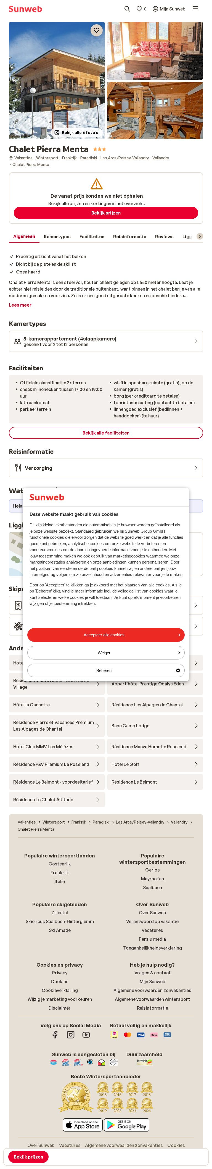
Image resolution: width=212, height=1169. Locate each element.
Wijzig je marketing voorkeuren (60, 999)
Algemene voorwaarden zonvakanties (152, 990)
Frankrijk (60, 872)
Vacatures (152, 930)
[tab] (24, 236)
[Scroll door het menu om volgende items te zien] (200, 236)
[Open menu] (195, 9)
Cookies (59, 981)
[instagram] (70, 1037)
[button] (57, 80)
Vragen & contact (152, 972)
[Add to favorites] (97, 30)
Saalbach (152, 887)
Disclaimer (60, 1008)
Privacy (59, 972)
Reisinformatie (152, 1008)
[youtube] (86, 1037)
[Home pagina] (25, 9)
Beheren (104, 670)
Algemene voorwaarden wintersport (152, 999)
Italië (60, 881)
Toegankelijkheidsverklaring (152, 948)
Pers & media (152, 939)
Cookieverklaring (60, 990)
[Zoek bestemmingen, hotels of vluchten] (127, 8)
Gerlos (152, 870)
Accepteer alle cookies (104, 634)
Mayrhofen (152, 878)
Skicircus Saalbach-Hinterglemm (60, 921)
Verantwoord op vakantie (152, 921)
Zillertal (59, 912)
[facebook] (55, 1037)
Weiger (104, 652)
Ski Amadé (60, 930)
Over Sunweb (152, 912)
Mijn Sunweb (152, 981)
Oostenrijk (60, 864)
